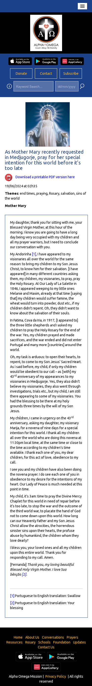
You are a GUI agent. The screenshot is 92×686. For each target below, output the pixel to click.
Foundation (61, 642)
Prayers (72, 637)
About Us (32, 637)
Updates (79, 642)
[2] (24, 574)
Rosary (30, 642)
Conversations (53, 637)
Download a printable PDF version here (45, 177)
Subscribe (71, 73)
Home (18, 637)
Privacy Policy (55, 676)
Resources (14, 642)
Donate (21, 73)
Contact (46, 73)
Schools (44, 642)
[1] (34, 254)
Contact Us (46, 647)
